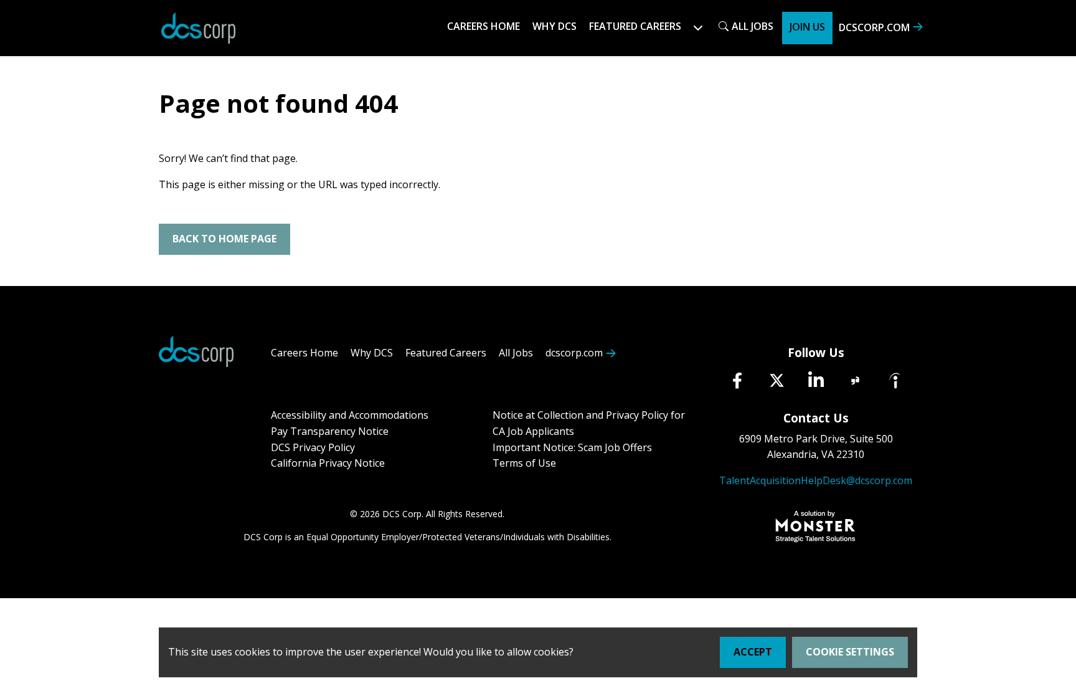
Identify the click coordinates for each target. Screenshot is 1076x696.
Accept (753, 652)
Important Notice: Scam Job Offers (572, 447)
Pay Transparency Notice (330, 431)
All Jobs (752, 26)
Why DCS (554, 26)
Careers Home (483, 26)
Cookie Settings (850, 652)
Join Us (807, 27)
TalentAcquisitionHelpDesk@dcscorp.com (815, 480)
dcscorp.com (874, 27)
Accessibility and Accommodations (349, 415)
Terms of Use (524, 463)
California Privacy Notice (328, 463)
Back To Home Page (224, 239)
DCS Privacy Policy (313, 447)
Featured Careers (445, 353)
